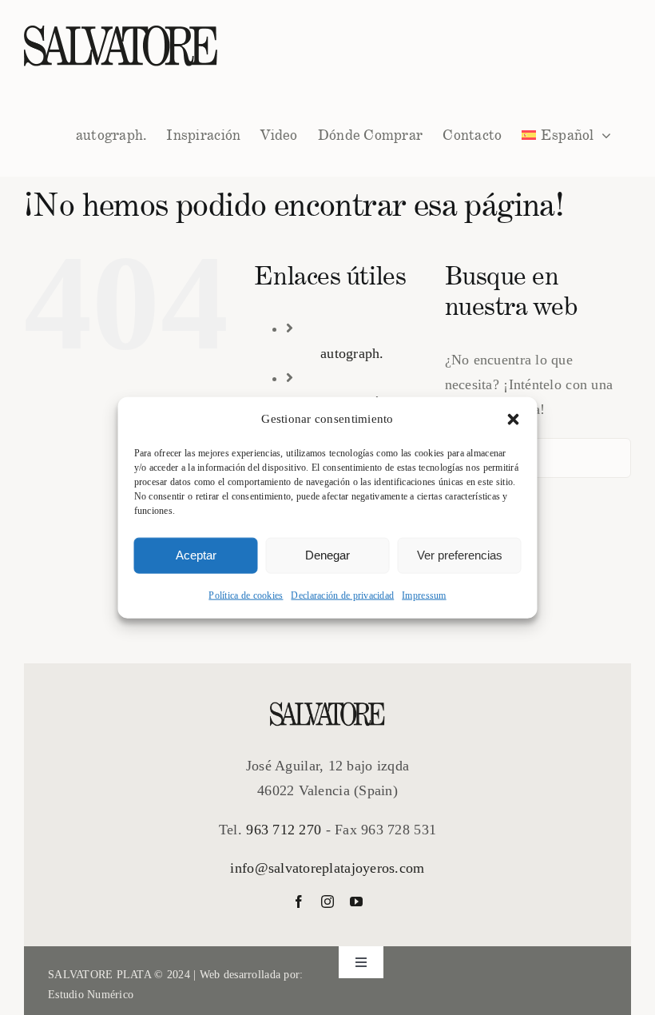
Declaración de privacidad (342, 594)
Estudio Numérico (90, 995)
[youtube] (356, 901)
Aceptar (196, 555)
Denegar (327, 555)
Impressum (424, 594)
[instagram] (327, 901)
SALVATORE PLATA (99, 975)
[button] (514, 420)
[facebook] (298, 901)
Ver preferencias (459, 555)
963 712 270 (283, 830)
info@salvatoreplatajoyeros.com (327, 868)
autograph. (352, 353)
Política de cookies (245, 594)
